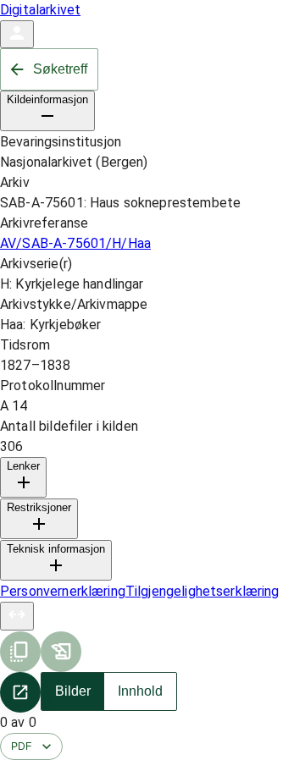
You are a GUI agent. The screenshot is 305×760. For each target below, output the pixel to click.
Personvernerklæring (62, 591)
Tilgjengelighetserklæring (202, 591)
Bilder (73, 691)
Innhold (140, 691)
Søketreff (60, 69)
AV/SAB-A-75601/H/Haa (75, 243)
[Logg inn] (17, 34)
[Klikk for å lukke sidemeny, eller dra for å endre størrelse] (17, 616)
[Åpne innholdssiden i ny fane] (20, 692)
